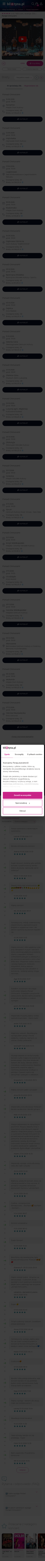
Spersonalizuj (21, 803)
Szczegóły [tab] (19, 754)
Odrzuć (22, 811)
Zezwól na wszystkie (22, 795)
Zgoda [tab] (7, 754)
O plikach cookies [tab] (34, 754)
